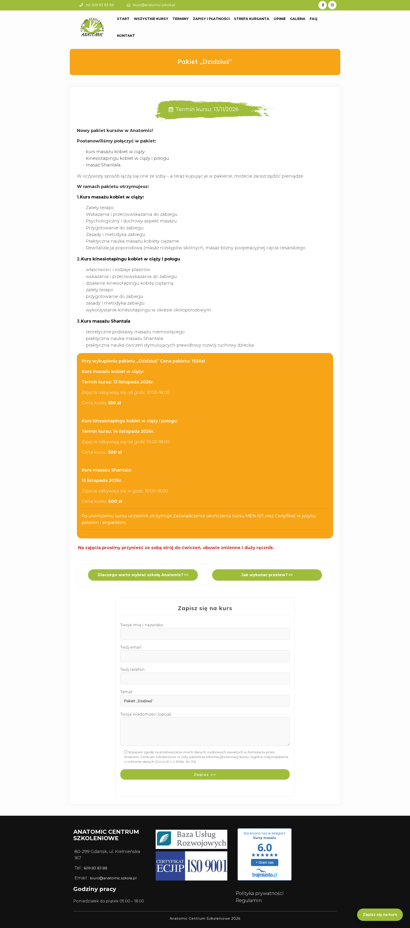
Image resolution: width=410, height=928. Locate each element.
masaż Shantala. (103, 165)
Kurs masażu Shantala (105, 321)
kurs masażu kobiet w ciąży (115, 151)
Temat (126, 692)
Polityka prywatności (260, 893)
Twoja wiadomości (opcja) (145, 714)
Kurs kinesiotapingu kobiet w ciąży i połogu (130, 259)
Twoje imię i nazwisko (141, 625)
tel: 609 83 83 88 (100, 5)
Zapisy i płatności (211, 19)
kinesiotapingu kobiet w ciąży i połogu (127, 158)
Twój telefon (132, 669)
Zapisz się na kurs (380, 914)
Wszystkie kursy (151, 19)
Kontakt (126, 35)
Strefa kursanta (251, 19)
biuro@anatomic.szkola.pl (154, 5)
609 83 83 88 (95, 868)
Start (123, 19)
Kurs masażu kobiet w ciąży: (112, 197)
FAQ (313, 19)
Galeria (297, 19)
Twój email (130, 647)
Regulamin (249, 900)
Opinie (280, 19)
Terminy (180, 19)
